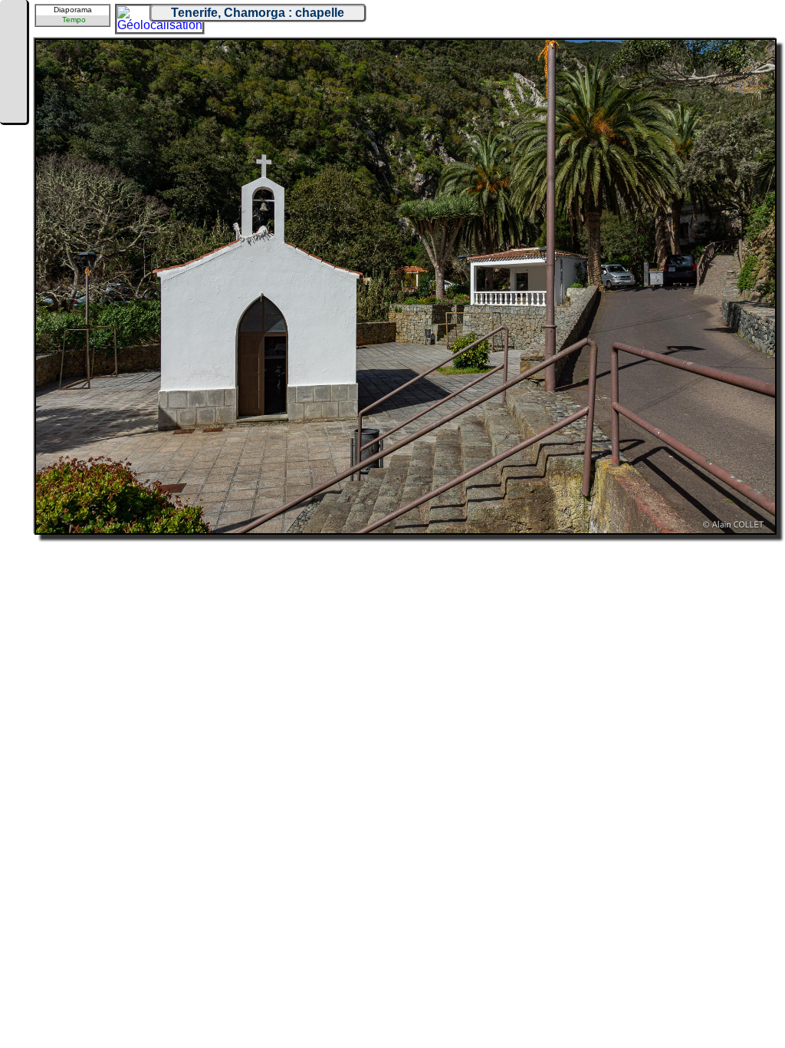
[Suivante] (13, 85)
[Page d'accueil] (13, 16)
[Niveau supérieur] (13, 62)
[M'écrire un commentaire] (13, 108)
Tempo (74, 19)
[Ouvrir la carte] (127, 16)
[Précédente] (13, 39)
